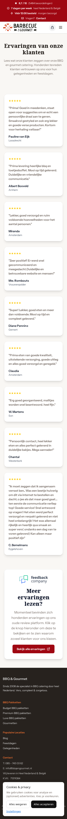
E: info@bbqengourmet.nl (17, 768)
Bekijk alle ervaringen (31, 649)
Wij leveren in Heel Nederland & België (24, 773)
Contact (41, 18)
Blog (5, 738)
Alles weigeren (18, 804)
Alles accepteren (44, 804)
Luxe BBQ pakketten (14, 718)
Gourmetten (10, 723)
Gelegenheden (11, 748)
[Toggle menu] (60, 27)
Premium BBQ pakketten (17, 713)
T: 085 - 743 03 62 (13, 763)
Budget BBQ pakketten (16, 708)
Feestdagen (9, 743)
